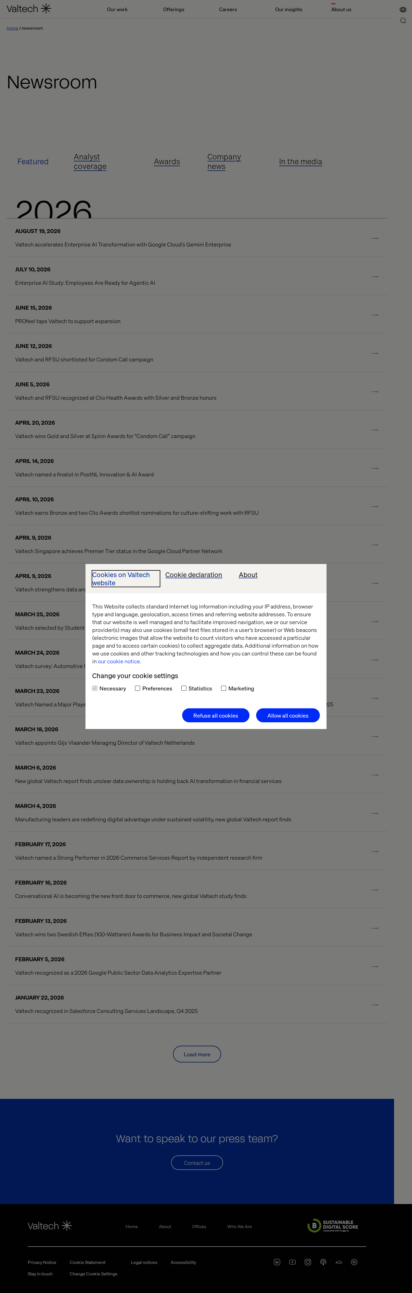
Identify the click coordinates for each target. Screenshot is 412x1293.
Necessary (112, 688)
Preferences (157, 688)
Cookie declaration (193, 575)
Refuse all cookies (215, 715)
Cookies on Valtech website (121, 579)
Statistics (200, 688)
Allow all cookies (288, 715)
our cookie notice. (119, 661)
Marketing (241, 688)
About (248, 575)
